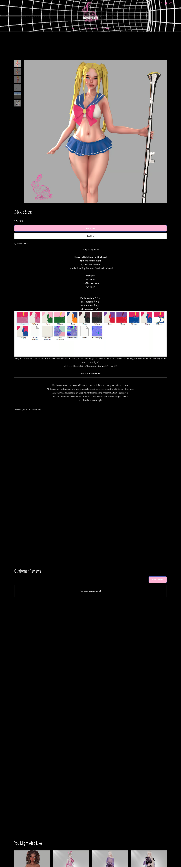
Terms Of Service (102, 28)
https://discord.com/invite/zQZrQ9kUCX (98, 366)
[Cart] (171, 3)
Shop (73, 28)
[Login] (165, 2)
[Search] (161, 3)
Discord (85, 28)
